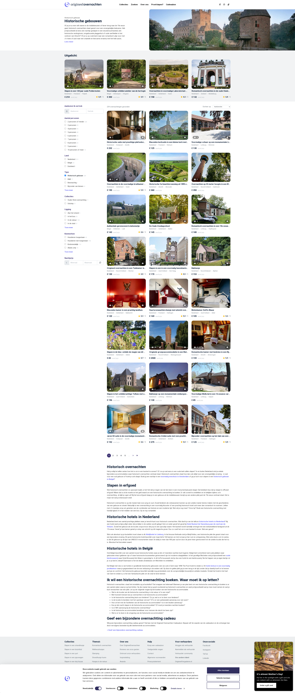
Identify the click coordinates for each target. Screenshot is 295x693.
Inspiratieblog (125, 657)
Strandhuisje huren (99, 657)
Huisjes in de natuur (99, 661)
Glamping (95, 653)
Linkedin (206, 658)
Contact (151, 653)
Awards (123, 661)
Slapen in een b (70, 649)
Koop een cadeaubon (156, 645)
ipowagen (79, 657)
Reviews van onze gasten (129, 649)
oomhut (79, 649)
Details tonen (176, 688)
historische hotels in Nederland (212, 521)
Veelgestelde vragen (155, 649)
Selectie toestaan (223, 678)
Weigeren (223, 685)
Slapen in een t (70, 661)
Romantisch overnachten (101, 645)
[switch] (120, 688)
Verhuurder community (184, 653)
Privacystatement (154, 661)
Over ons (144, 4)
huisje (101, 649)
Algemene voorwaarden (156, 657)
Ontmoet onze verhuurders (130, 653)
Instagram (207, 650)
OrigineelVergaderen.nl (183, 661)
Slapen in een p (70, 657)
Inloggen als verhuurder (184, 645)
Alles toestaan (223, 670)
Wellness (95, 649)
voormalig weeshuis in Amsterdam (175, 477)
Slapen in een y (70, 653)
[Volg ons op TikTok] (228, 4)
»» (137, 456)
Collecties (123, 4)
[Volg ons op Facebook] (220, 4)
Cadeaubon (171, 4)
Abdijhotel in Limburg (155, 534)
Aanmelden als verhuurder (185, 649)
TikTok (205, 654)
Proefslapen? (157, 4)
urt (77, 653)
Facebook (206, 645)
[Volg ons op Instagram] (224, 4)
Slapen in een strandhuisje (74, 645)
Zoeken (134, 4)
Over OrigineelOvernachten (130, 645)
